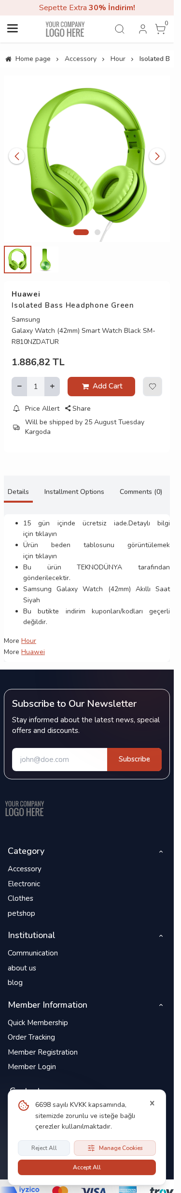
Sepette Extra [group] (87, 7)
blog (15, 982)
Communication (33, 953)
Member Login (32, 1067)
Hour (28, 640)
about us (22, 968)
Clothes (20, 898)
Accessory (25, 869)
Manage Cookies (121, 1148)
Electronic (24, 884)
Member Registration (43, 1052)
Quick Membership (38, 1023)
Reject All (44, 1148)
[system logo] (65, 29)
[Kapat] (152, 1103)
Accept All (87, 1167)
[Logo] (24, 808)
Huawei (26, 294)
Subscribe (134, 759)
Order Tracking (31, 1037)
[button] (81, 232)
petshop (21, 913)
